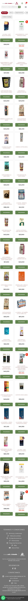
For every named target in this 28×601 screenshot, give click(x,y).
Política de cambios (15, 536)
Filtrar (5, 12)
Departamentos (19, 12)
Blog (15, 545)
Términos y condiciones (15, 533)
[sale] (21, 358)
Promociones (15, 540)
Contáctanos (15, 580)
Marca (11, 12)
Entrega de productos (15, 538)
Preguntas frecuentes (15, 543)
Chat (15, 583)
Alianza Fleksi (15, 547)
